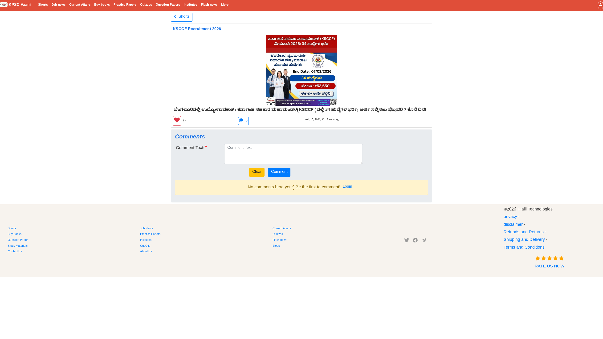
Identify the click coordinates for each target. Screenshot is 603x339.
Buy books (102, 5)
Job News (146, 229)
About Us (146, 252)
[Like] (177, 121)
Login (347, 187)
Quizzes (146, 5)
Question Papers (168, 5)
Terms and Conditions (524, 248)
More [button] (224, 5)
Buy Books (14, 234)
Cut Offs (145, 246)
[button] (600, 5)
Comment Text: (190, 148)
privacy (510, 217)
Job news (58, 5)
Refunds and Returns (524, 233)
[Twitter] (406, 241)
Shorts (43, 5)
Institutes (190, 5)
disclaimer (513, 225)
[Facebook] (415, 241)
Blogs (276, 246)
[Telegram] (424, 241)
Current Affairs (79, 5)
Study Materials (18, 246)
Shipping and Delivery (524, 240)
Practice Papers (125, 5)
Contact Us (15, 252)
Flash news (209, 5)
